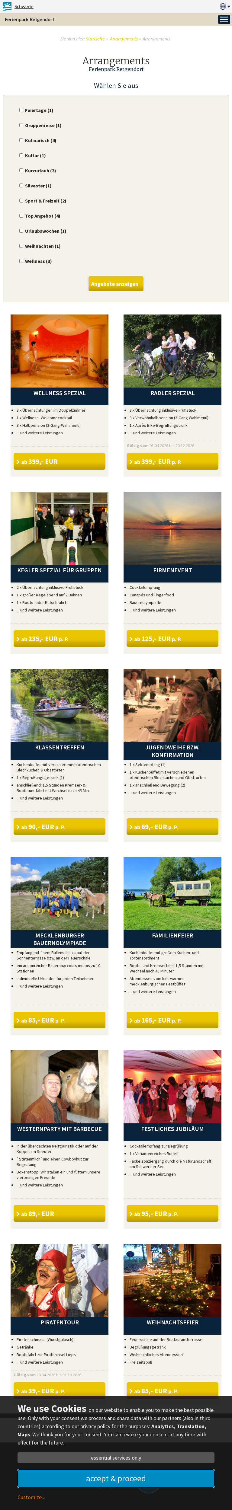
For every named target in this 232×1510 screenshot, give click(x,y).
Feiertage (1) (39, 110)
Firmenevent (172, 570)
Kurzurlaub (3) (40, 171)
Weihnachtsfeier (172, 1322)
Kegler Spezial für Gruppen (59, 570)
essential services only (116, 1457)
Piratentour (59, 1322)
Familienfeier (172, 935)
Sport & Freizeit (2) (45, 201)
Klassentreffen (59, 747)
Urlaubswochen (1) (45, 231)
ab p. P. (158, 461)
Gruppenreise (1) (43, 125)
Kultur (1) (35, 155)
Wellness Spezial (60, 393)
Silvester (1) (38, 186)
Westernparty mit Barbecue (59, 1128)
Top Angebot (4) (42, 216)
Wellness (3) (38, 261)
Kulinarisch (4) (40, 140)
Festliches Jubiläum (172, 1128)
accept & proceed (116, 1478)
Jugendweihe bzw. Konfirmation (172, 750)
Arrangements (124, 39)
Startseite (95, 39)
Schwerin (24, 6)
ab (39, 461)
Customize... (31, 1497)
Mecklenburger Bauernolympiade (59, 939)
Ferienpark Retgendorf (29, 19)
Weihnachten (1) (43, 246)
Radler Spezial (172, 393)
